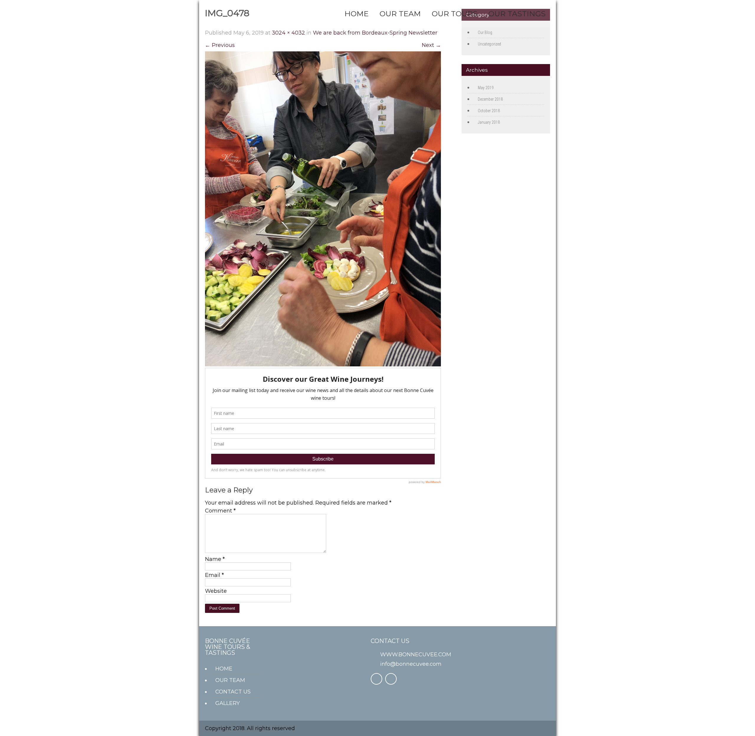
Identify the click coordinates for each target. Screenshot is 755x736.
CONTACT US (233, 691)
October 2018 (489, 110)
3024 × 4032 (288, 33)
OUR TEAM (400, 13)
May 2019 (486, 87)
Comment (220, 510)
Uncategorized (489, 44)
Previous (220, 45)
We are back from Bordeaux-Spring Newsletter (375, 33)
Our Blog (485, 32)
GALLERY (227, 703)
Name (215, 559)
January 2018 (489, 122)
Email (214, 575)
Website (216, 591)
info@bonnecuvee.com (410, 664)
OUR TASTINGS (517, 13)
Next (431, 45)
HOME (356, 13)
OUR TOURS (454, 13)
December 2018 (490, 99)
